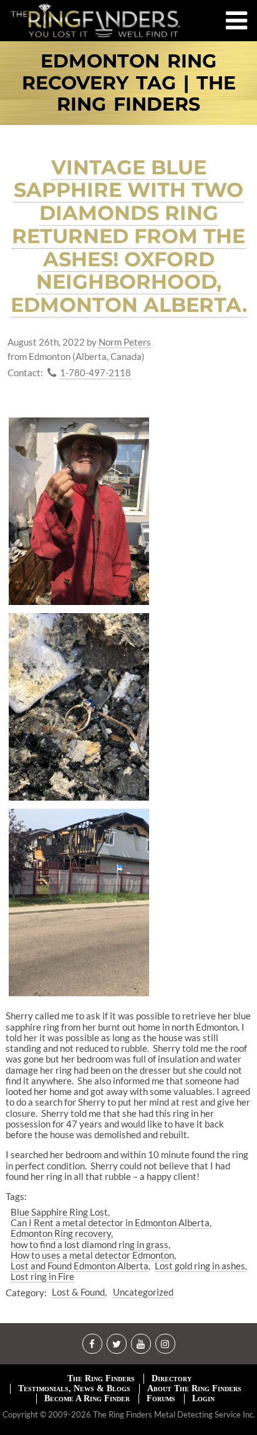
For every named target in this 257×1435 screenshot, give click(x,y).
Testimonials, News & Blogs (74, 1388)
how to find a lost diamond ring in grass (89, 1244)
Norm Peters (125, 342)
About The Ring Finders (194, 1388)
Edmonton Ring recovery (61, 1233)
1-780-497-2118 (95, 373)
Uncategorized (143, 1292)
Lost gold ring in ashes (200, 1265)
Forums (161, 1398)
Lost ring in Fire (42, 1276)
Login (203, 1398)
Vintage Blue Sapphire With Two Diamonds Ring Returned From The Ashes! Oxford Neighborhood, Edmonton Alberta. (129, 236)
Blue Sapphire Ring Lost (59, 1212)
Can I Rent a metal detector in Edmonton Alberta (110, 1222)
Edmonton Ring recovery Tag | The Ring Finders (129, 83)
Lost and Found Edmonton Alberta (79, 1265)
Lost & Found (78, 1292)
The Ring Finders (101, 1378)
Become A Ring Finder (87, 1398)
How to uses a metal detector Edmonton (92, 1255)
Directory (172, 1378)
